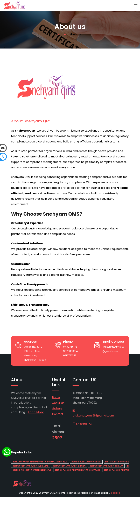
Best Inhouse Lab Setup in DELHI (86, 462)
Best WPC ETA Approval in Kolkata (106, 466)
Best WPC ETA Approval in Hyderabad (30, 466)
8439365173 (83, 424)
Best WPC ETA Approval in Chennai (69, 466)
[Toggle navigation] (135, 5)
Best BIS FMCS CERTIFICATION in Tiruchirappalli (77, 470)
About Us (58, 403)
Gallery (57, 408)
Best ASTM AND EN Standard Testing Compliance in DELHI (40, 462)
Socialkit (115, 492)
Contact (57, 414)
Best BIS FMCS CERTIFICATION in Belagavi (32, 470)
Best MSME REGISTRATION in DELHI (120, 462)
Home (62, 34)
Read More (36, 412)
